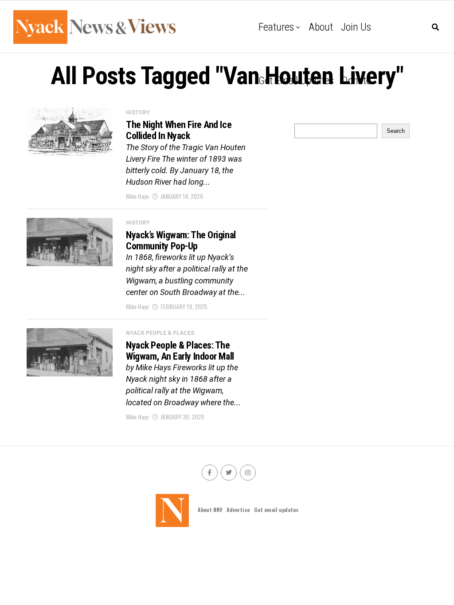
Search (396, 131)
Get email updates (296, 80)
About (321, 27)
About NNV (210, 509)
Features (276, 27)
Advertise (238, 509)
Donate (356, 80)
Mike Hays (137, 196)
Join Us (356, 27)
